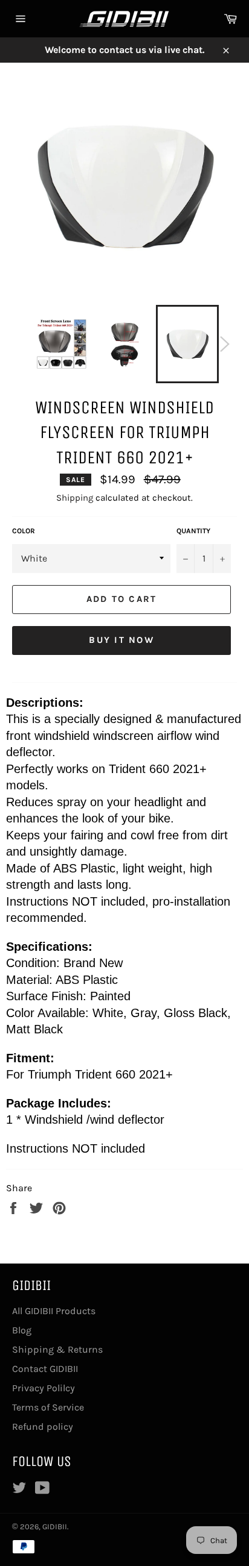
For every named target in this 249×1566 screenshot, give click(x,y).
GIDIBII (54, 1526)
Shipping (74, 497)
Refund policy (42, 1426)
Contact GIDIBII (45, 1368)
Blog (21, 1330)
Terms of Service (48, 1407)
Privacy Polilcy (43, 1388)
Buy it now (121, 639)
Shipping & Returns (57, 1349)
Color (23, 531)
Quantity (193, 531)
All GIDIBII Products (53, 1311)
